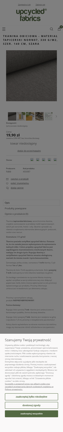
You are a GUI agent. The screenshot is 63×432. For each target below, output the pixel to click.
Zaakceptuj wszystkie (31, 413)
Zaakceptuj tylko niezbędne (31, 396)
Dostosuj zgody (31, 405)
